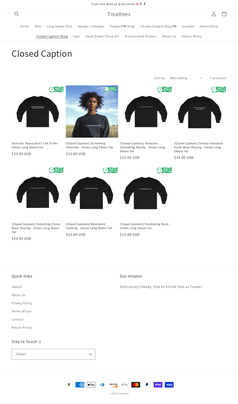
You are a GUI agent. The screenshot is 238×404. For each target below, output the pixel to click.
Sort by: (159, 78)
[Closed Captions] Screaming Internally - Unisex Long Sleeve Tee (89, 145)
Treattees (123, 393)
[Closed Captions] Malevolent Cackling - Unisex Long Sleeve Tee (89, 226)
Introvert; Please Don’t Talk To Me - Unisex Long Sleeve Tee (35, 145)
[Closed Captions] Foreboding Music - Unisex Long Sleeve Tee (145, 226)
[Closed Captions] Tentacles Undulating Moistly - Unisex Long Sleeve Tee (142, 147)
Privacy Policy (22, 303)
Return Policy (22, 327)
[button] (17, 14)
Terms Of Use (21, 311)
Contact (17, 319)
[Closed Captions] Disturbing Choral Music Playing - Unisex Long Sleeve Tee (36, 228)
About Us (19, 295)
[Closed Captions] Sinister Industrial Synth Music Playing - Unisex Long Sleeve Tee (198, 147)
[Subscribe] (90, 354)
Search (17, 287)
